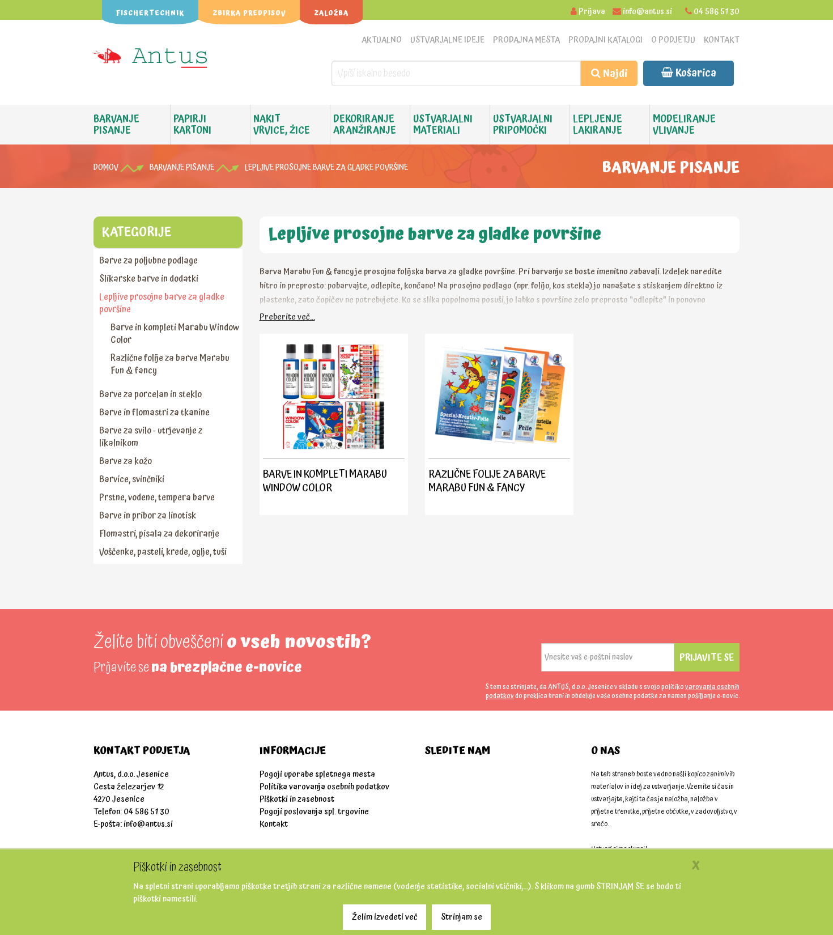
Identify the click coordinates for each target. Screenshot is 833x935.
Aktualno (382, 40)
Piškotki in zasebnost (297, 799)
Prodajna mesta (526, 40)
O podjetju (673, 40)
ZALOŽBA (331, 13)
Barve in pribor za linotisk (147, 515)
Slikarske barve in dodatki (148, 278)
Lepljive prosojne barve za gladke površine (326, 168)
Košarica (694, 73)
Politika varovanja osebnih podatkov (324, 787)
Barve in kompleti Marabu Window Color (174, 333)
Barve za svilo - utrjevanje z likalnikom (150, 436)
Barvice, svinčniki (131, 479)
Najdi (614, 73)
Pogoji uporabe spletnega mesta (317, 774)
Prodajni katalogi (605, 40)
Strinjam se (461, 917)
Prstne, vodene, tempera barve (157, 497)
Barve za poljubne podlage (148, 260)
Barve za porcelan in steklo (150, 394)
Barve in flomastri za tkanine (154, 412)
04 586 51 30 (717, 12)
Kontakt (722, 40)
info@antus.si (647, 12)
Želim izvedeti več (385, 917)
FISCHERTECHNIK (150, 13)
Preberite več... (287, 317)
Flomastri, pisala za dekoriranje (159, 533)
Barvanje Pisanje (182, 168)
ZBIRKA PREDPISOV (249, 13)
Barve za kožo (125, 461)
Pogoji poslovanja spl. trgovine (314, 812)
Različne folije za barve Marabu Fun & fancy (170, 364)
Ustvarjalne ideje (447, 40)
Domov (106, 168)
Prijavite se (706, 657)
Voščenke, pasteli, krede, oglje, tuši (163, 552)
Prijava (592, 12)
